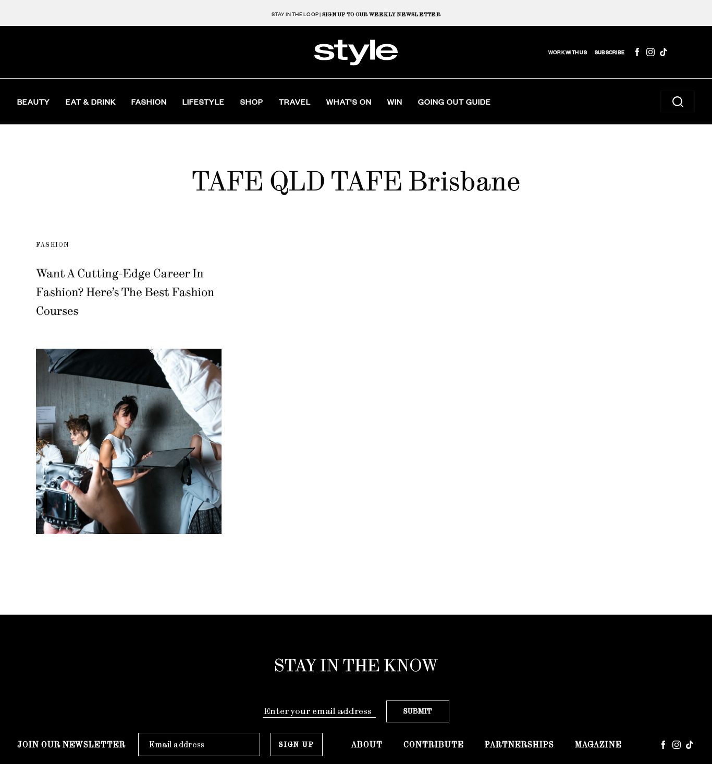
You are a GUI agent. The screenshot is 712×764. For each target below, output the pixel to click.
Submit (417, 711)
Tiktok (663, 52)
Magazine (598, 744)
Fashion (149, 101)
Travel (295, 101)
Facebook (637, 52)
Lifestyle (203, 101)
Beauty (33, 101)
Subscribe (609, 52)
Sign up (296, 744)
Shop (251, 101)
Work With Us (567, 52)
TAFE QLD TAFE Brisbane (355, 181)
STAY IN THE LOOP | (356, 14)
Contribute (433, 744)
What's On (349, 101)
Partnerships (519, 744)
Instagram (650, 52)
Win (394, 101)
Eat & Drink (91, 101)
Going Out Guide (454, 101)
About (367, 744)
